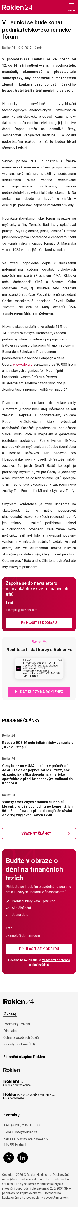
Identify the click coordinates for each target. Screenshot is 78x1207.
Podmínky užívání (16, 1024)
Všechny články (36, 833)
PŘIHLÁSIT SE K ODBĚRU (39, 622)
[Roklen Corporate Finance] (29, 1096)
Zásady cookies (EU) (19, 1044)
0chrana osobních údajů (21, 1037)
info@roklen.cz (26, 1132)
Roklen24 (8, 48)
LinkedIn (22, 1157)
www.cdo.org (22, 364)
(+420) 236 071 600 (26, 1125)
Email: (10, 602)
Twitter (8, 1157)
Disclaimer (11, 1031)
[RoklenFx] (17, 1083)
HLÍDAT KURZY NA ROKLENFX (39, 692)
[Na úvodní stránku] (17, 7)
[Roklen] (11, 1069)
